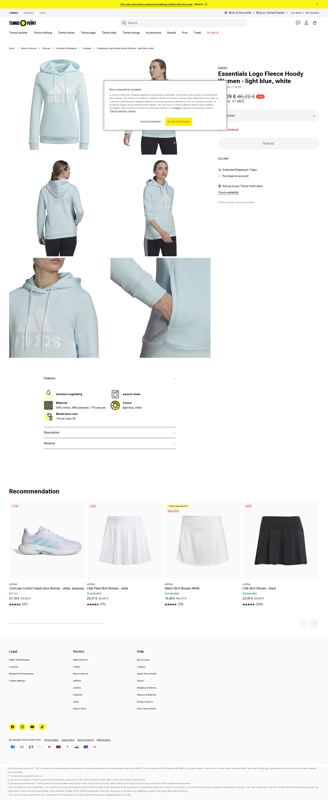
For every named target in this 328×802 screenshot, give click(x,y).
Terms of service (85, 739)
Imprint (132, 111)
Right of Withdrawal (19, 659)
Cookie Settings (17, 680)
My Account (143, 659)
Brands (171, 32)
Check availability (228, 192)
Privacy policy (51, 739)
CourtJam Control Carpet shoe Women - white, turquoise (46, 588)
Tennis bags (88, 32)
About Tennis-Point (146, 673)
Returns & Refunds (146, 694)
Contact (141, 666)
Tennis (13, 13)
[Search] (124, 23)
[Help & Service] (298, 23)
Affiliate (77, 680)
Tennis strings (131, 32)
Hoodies (87, 48)
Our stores (296, 12)
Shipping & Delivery (146, 687)
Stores (140, 680)
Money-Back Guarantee (21, 673)
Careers (77, 687)
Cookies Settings (150, 121)
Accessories (153, 32)
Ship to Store (79, 708)
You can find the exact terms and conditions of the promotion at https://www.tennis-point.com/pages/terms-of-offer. (70, 795)
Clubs (76, 701)
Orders (76, 666)
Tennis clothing (42, 32)
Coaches (77, 694)
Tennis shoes (66, 32)
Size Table (223, 158)
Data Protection (118, 111)
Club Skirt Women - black (259, 588)
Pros (185, 32)
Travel (197, 32)
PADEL (43, 13)
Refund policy (104, 739)
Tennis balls (109, 32)
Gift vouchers (312, 12)
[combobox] (183, 23)
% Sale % (213, 32)
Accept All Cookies (178, 121)
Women (46, 48)
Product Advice (145, 701)
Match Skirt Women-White (182, 588)
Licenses (13, 666)
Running (29, 13)
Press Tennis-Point (146, 708)
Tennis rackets (18, 32)
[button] (303, 623)
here (177, 108)
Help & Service (80, 659)
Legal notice (68, 739)
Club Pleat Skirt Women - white (107, 588)
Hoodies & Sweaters (66, 48)
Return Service (80, 673)
